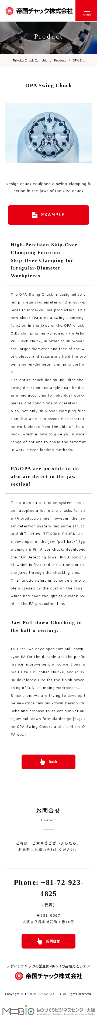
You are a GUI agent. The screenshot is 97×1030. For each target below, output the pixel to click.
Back (53, 761)
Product (58, 60)
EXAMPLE (53, 215)
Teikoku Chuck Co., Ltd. (30, 60)
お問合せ (53, 941)
